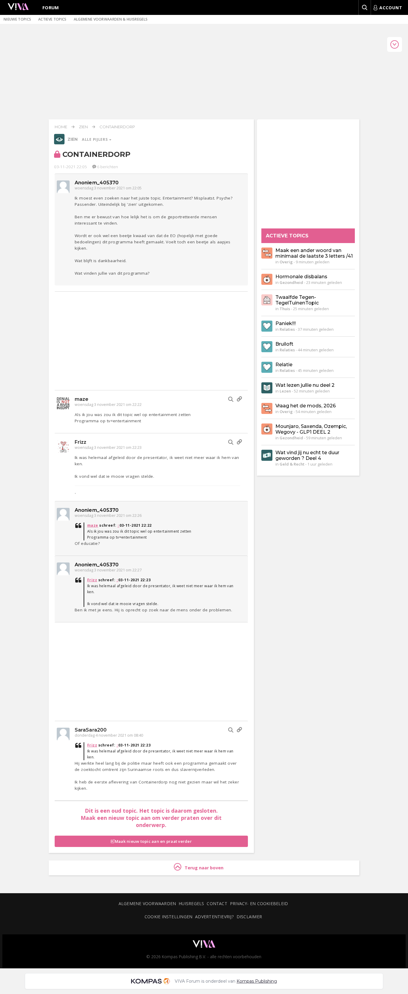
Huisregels (191, 903)
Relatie (283, 364)
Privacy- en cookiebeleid (259, 903)
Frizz (81, 442)
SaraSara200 (91, 730)
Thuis (285, 308)
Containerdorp (117, 126)
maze (81, 399)
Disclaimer (249, 916)
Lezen (285, 391)
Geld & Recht (292, 464)
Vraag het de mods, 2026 (305, 406)
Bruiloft (284, 344)
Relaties (287, 329)
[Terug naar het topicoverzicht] (59, 143)
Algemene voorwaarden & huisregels (111, 19)
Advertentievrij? (214, 916)
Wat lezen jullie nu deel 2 (305, 385)
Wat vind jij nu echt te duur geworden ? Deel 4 (307, 455)
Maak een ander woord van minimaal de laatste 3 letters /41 (314, 253)
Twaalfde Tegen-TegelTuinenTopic (297, 300)
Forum (50, 7)
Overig (286, 262)
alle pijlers (95, 139)
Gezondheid (291, 282)
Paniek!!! (285, 323)
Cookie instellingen (168, 916)
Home (61, 126)
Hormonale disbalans (301, 276)
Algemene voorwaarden (147, 903)
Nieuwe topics (17, 19)
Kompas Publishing (257, 981)
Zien (83, 126)
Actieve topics (52, 19)
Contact (217, 903)
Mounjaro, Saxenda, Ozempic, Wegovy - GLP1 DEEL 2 (311, 429)
